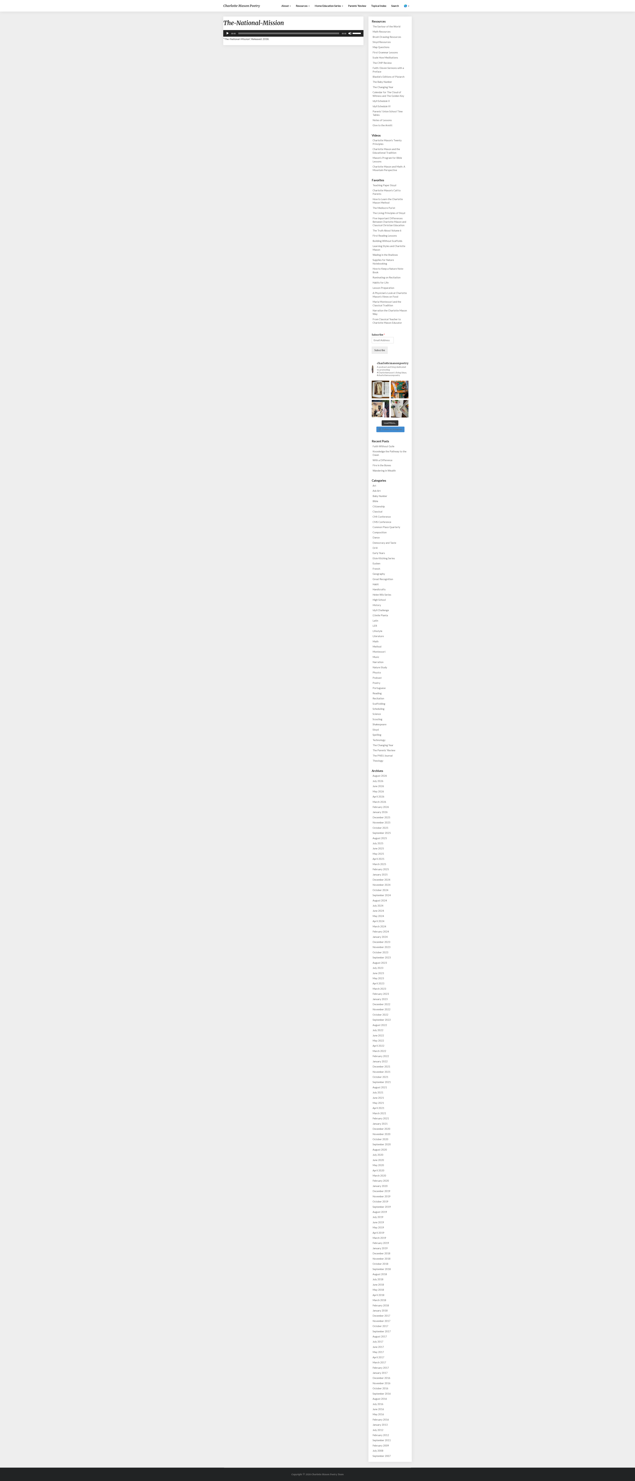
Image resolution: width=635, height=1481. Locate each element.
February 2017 (381, 1367)
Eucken (376, 563)
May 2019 (378, 1227)
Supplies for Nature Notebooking (383, 261)
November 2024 (381, 884)
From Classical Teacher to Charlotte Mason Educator (387, 321)
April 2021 (378, 1107)
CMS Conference (382, 521)
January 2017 (380, 1372)
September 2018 (382, 1269)
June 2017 (378, 1346)
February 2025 (381, 869)
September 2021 (382, 1082)
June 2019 (378, 1222)
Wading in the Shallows (385, 254)
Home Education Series (328, 5)
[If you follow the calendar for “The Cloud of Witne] (380, 389)
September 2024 (382, 895)
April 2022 (378, 1045)
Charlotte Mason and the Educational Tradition (386, 151)
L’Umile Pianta (380, 615)
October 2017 (380, 1326)
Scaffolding (379, 703)
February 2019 (381, 1242)
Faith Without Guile (383, 446)
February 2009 (381, 1445)
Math (376, 641)
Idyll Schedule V (381, 100)
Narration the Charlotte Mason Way (390, 312)
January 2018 (380, 1310)
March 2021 (379, 1113)
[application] (293, 33)
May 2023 (378, 978)
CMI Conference (382, 516)
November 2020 (381, 1134)
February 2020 (381, 1180)
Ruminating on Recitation (387, 277)
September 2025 (382, 832)
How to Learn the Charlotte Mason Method (388, 201)
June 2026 (378, 786)
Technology (379, 740)
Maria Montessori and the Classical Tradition (387, 303)
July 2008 (378, 1450)
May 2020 (378, 1165)
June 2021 (378, 1097)
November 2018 (381, 1258)
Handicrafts (379, 589)
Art (374, 485)
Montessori (379, 651)
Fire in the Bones (382, 465)
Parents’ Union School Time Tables (388, 113)
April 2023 (378, 983)
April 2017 (378, 1357)
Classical (377, 511)
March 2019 (379, 1237)
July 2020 (378, 1154)
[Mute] (350, 33)
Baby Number (380, 495)
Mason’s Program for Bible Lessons (387, 159)
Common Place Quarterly (386, 527)
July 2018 (378, 1279)
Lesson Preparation (383, 287)
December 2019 (381, 1191)
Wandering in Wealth (384, 470)
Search (395, 5)
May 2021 (378, 1102)
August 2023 (380, 962)
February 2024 (381, 931)
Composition (380, 532)
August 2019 (380, 1211)
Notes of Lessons (382, 120)
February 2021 (381, 1118)
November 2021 (381, 1071)
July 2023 (378, 967)
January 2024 (380, 936)
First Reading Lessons (385, 235)
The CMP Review (382, 62)
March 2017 (379, 1362)
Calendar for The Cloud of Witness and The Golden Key (388, 94)
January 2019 (380, 1248)
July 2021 (378, 1092)
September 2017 (382, 1331)
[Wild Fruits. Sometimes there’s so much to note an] (399, 409)
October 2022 (380, 1014)
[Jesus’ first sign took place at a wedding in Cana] (380, 409)
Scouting (377, 719)
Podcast (377, 677)
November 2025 (381, 822)
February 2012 (381, 1435)
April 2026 (378, 796)
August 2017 (380, 1336)
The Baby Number (382, 81)
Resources (302, 5)
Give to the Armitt (382, 125)
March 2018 (379, 1300)
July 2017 (378, 1341)
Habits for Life (381, 282)
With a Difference (382, 460)
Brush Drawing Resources (387, 36)
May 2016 (378, 1414)
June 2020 (378, 1159)
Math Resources (382, 31)
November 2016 (381, 1383)
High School (379, 599)
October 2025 (380, 827)
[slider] (357, 33)
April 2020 (378, 1170)
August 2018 (380, 1274)
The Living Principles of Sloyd (389, 212)
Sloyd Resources (382, 41)
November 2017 (381, 1320)
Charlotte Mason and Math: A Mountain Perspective (389, 168)
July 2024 (378, 905)
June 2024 (378, 910)
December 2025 (381, 817)
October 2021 (380, 1076)
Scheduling (378, 708)
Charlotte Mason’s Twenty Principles (387, 142)
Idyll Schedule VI (382, 106)
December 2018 (381, 1253)
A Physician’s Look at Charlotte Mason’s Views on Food (390, 294)
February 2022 (381, 1056)
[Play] (227, 33)
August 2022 (380, 1025)
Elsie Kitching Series (384, 558)
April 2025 (378, 858)
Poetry (376, 682)
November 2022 (381, 1009)
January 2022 (380, 1061)
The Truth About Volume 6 (387, 230)
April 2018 (378, 1294)
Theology (378, 760)
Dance (376, 537)
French (376, 568)
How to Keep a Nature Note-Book (388, 270)
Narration (378, 662)
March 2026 (379, 801)
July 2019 (378, 1216)
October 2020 (380, 1139)
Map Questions (381, 47)
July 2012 (378, 1429)
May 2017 (378, 1351)
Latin (375, 620)
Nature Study (380, 667)
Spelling (377, 734)
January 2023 (380, 999)
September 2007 (382, 1455)
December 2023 (381, 941)
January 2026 (380, 812)
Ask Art (377, 490)
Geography (379, 573)
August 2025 (380, 838)
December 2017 (381, 1315)
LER (375, 625)
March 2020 (379, 1175)
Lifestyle (377, 630)
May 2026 (378, 791)
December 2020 (381, 1128)
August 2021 (380, 1087)
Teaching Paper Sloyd (384, 185)
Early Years (379, 552)
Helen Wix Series (382, 594)
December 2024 (381, 879)
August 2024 (380, 900)
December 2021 (381, 1066)
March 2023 (379, 988)
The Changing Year (383, 87)
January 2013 (380, 1424)
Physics (377, 672)
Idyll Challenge (381, 610)
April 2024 (378, 921)
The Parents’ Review (384, 750)
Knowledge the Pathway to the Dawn (389, 453)
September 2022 (382, 1019)
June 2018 (378, 1284)
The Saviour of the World (386, 26)
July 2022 (378, 1030)
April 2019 (378, 1232)
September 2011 (382, 1440)
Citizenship (379, 506)
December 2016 (381, 1377)
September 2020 (382, 1144)
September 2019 (382, 1206)
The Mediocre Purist (384, 207)
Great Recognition (383, 579)
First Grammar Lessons (385, 52)
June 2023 (378, 973)
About (285, 5)
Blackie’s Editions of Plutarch (388, 76)
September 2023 (382, 957)
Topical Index (378, 5)
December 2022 (381, 1004)
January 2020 (380, 1185)
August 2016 (380, 1398)
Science (377, 713)
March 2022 (379, 1050)
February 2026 (381, 806)
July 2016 (378, 1404)
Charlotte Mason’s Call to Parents (387, 192)
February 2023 (381, 993)
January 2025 (380, 874)
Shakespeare (379, 724)
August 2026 (380, 775)
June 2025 (378, 848)
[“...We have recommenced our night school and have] (399, 389)
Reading (377, 693)
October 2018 (380, 1263)
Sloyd (376, 729)
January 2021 (380, 1123)
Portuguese (379, 687)
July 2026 (378, 780)
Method (377, 646)
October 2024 (380, 890)
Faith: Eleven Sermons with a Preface (388, 69)
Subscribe (378, 334)
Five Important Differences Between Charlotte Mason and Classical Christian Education (389, 222)
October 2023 (380, 952)
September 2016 (382, 1393)
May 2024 (378, 915)
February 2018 (381, 1305)
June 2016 (378, 1409)
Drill (375, 547)
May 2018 (378, 1289)
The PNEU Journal (383, 755)
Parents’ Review (357, 5)
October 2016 (380, 1388)
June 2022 (378, 1035)
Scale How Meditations (385, 57)
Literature (378, 636)
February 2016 (381, 1419)
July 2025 (378, 843)
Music (376, 656)
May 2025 (378, 853)
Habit (376, 584)
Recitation (378, 698)
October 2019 (380, 1201)
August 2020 (380, 1149)
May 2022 (378, 1040)
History (377, 605)
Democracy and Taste (384, 542)
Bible (375, 501)
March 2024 (379, 926)
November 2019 (381, 1196)
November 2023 (381, 947)
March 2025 (379, 864)
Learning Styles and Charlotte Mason (389, 248)
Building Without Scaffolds (387, 240)
